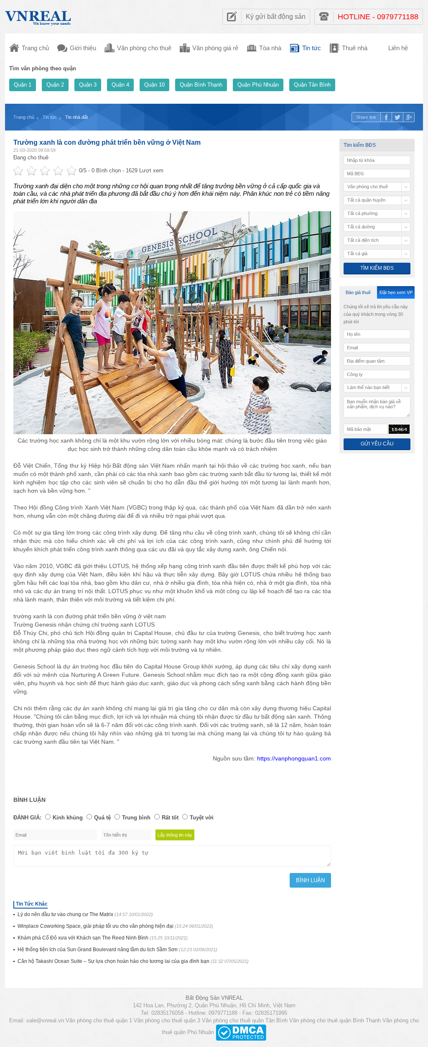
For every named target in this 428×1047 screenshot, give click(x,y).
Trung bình (136, 817)
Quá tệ (102, 817)
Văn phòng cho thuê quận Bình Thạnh (335, 1020)
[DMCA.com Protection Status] (241, 1032)
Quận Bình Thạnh (201, 85)
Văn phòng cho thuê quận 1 (99, 1020)
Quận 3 (88, 85)
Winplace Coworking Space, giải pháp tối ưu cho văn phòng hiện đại (115, 926)
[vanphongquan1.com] (38, 16)
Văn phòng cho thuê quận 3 (167, 1020)
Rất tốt (170, 817)
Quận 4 (120, 85)
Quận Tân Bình (312, 85)
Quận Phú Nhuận (258, 85)
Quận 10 (154, 85)
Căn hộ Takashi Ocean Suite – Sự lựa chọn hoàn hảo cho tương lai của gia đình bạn (133, 961)
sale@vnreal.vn (45, 1020)
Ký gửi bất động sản (276, 16)
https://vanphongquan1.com (294, 758)
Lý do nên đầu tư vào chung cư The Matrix (85, 914)
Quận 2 (55, 85)
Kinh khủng (68, 817)
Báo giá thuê (358, 292)
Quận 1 (22, 85)
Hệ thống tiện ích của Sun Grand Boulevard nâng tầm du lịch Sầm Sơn (117, 949)
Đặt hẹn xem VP (396, 292)
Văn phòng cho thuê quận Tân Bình (245, 1020)
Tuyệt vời (202, 817)
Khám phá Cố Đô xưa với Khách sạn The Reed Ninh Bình (103, 938)
